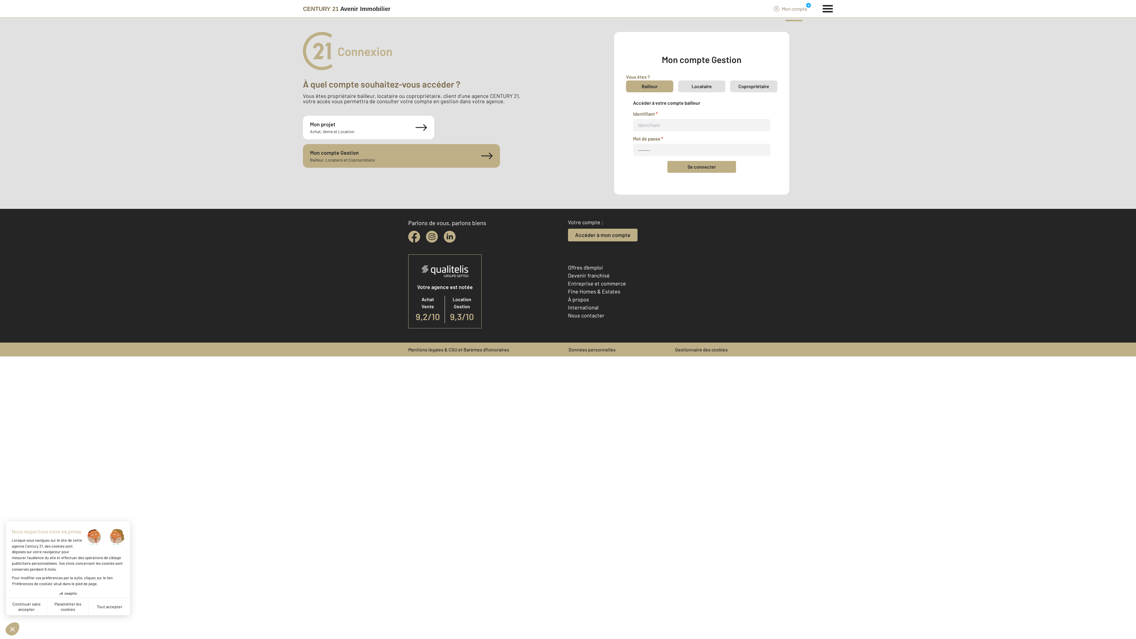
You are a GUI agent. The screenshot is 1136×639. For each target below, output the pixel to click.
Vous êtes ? (638, 77)
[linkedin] (450, 237)
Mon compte (794, 9)
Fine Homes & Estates (594, 291)
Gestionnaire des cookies (701, 349)
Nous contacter (586, 315)
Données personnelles (592, 349)
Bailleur (650, 86)
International (583, 307)
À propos (578, 299)
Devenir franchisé (589, 275)
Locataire (702, 86)
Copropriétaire (753, 86)
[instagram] (432, 237)
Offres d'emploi (585, 267)
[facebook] (414, 237)
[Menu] (828, 8)
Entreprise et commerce (597, 283)
